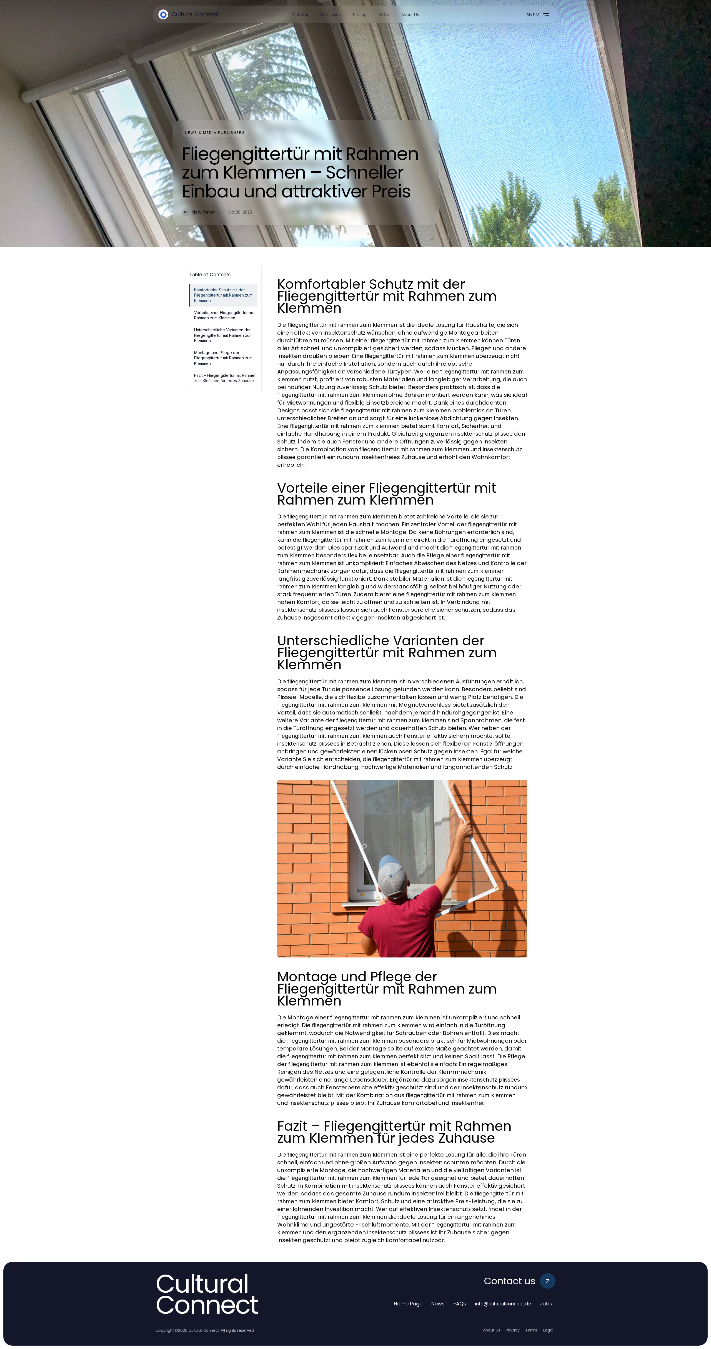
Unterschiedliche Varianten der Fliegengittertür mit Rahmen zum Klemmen (223, 335)
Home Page (408, 1303)
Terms (531, 1330)
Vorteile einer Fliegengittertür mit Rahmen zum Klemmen (224, 315)
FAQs (460, 1303)
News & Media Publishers (215, 133)
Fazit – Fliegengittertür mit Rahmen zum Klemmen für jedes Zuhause (225, 378)
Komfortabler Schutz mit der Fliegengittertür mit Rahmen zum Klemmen (223, 295)
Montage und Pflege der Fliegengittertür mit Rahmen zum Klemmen (223, 358)
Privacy (513, 1330)
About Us (491, 1330)
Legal (548, 1330)
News (438, 1303)
